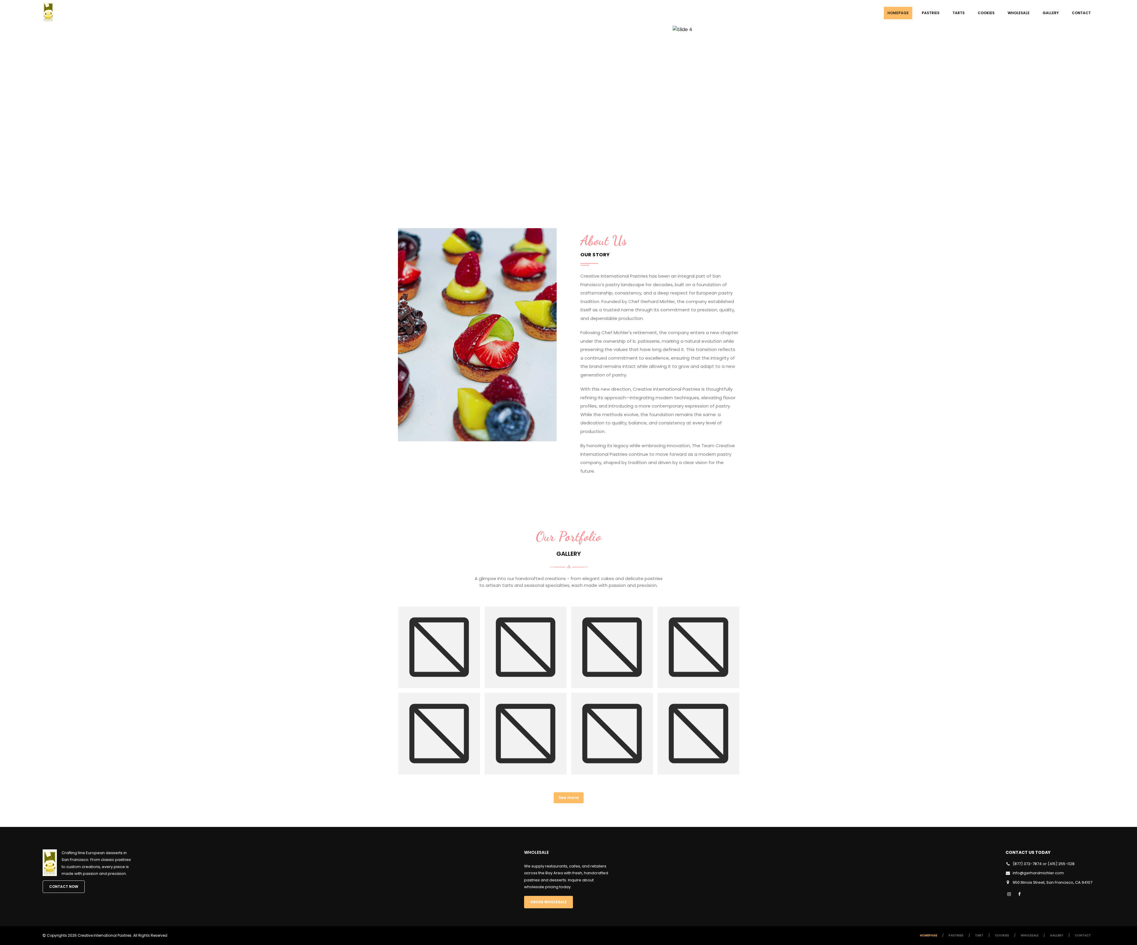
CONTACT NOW (63, 886)
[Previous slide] (38, 115)
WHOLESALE (1019, 12)
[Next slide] (1098, 115)
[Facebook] (1019, 894)
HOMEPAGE (898, 12)
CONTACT (1081, 12)
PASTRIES (931, 12)
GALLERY (1051, 12)
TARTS (959, 12)
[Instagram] (1009, 894)
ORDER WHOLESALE (548, 901)
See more (568, 798)
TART (979, 935)
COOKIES (986, 12)
